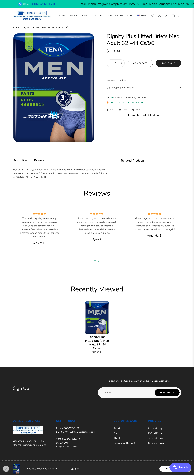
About (117, 438)
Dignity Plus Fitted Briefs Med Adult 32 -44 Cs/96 (97, 342)
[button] (153, 15)
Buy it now (168, 63)
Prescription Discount (124, 442)
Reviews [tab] (39, 160)
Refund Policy (155, 433)
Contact (117, 433)
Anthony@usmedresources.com (79, 431)
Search (117, 428)
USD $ (144, 15)
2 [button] (98, 261)
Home (16, 27)
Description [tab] (20, 160)
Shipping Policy (156, 442)
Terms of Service (156, 438)
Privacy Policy (155, 428)
